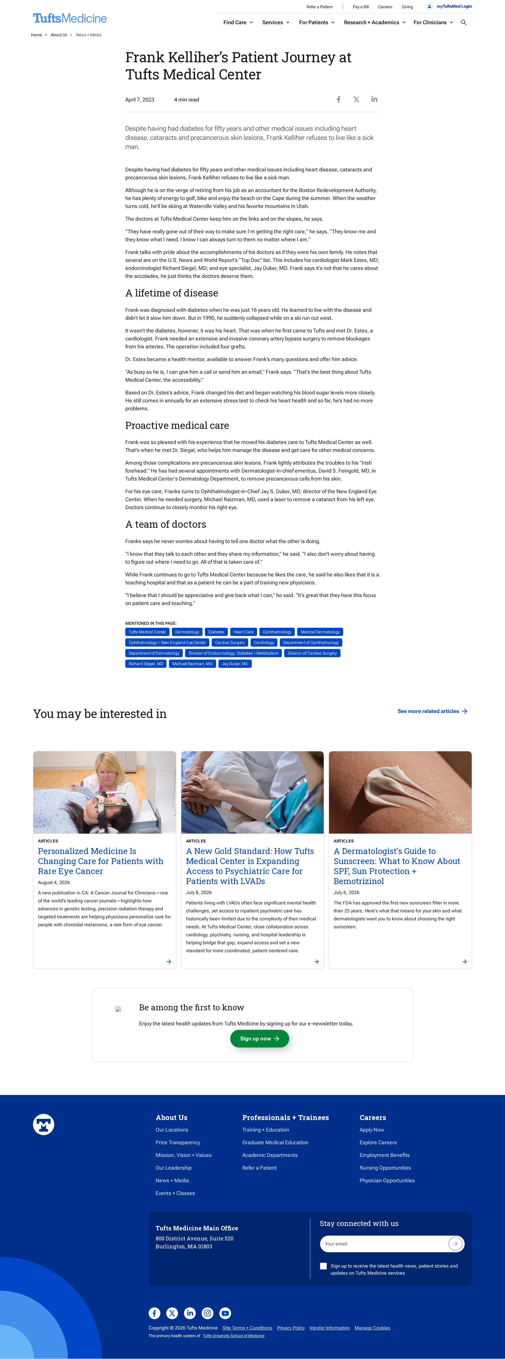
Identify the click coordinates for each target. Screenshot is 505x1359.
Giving (407, 6)
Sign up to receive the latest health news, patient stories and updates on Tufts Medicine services (394, 1269)
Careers (385, 6)
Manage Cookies (372, 1328)
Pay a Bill (361, 6)
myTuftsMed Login (454, 6)
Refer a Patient (320, 6)
